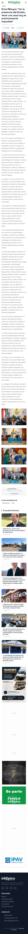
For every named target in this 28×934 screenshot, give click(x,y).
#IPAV (13, 503)
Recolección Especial (7, 901)
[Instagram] (7, 888)
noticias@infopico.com (10, 918)
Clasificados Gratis (7, 899)
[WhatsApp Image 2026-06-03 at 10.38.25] (14, 685)
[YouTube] (15, 888)
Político (4, 6)
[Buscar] (26, 2)
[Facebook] (2, 888)
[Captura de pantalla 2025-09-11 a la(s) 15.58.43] (14, 772)
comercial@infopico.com (11, 920)
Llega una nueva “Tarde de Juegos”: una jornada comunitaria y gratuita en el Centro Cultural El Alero (13, 606)
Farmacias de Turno (7, 906)
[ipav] (14, 860)
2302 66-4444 (8, 915)
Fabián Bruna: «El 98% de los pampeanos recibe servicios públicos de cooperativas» (14, 530)
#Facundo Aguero (5, 503)
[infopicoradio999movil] (14, 795)
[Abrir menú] (2, 3)
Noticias (3, 896)
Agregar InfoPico (14, 493)
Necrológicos (5, 904)
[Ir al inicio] (14, 2)
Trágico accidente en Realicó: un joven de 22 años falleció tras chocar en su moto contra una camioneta (14, 555)
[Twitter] (11, 888)
